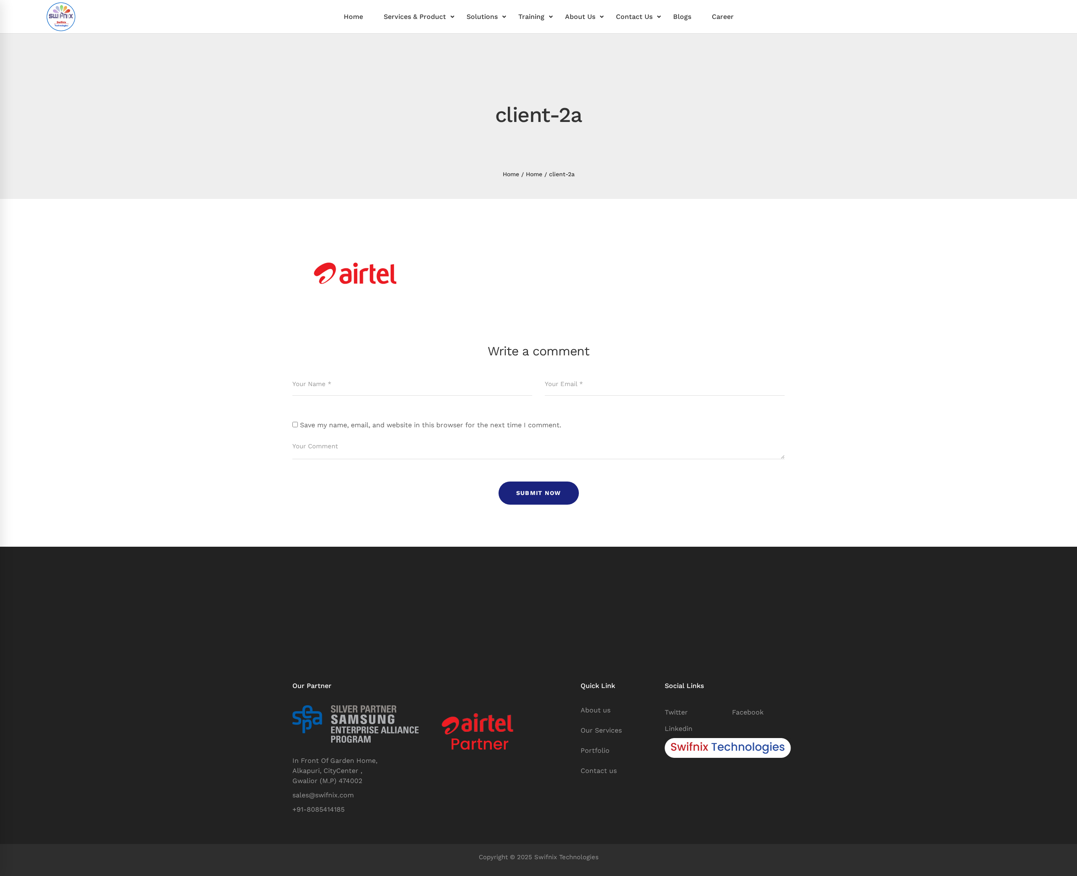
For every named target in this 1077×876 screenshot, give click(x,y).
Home (511, 174)
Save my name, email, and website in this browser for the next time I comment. (430, 425)
